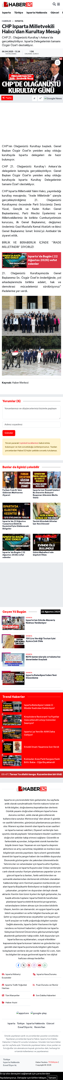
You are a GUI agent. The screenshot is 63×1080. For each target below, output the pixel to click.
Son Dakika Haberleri (46, 995)
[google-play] (38, 1014)
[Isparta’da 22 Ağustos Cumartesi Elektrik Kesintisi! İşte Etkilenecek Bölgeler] (16, 511)
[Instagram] (34, 965)
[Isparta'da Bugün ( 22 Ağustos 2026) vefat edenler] (16, 542)
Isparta (6, 12)
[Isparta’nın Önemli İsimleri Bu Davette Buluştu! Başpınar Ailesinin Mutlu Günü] (47, 480)
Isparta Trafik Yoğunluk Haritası (14, 986)
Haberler (6, 21)
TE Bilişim (53, 1062)
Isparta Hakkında (37, 12)
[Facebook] (18, 965)
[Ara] (54, 4)
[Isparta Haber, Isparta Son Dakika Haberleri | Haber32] (17, 4)
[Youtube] (39, 965)
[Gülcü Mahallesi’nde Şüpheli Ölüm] (47, 542)
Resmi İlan (39, 1027)
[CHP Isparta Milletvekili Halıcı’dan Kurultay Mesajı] (31, 75)
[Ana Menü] (58, 4)
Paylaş (9, 98)
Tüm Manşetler (12, 995)
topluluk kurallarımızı (29, 443)
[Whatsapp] (44, 965)
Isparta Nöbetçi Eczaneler (11, 976)
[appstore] (22, 1014)
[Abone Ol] (53, 98)
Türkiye (18, 12)
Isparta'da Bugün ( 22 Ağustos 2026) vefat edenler (13, 554)
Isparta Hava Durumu (47, 974)
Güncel (55, 12)
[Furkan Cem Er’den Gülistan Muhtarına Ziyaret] (16, 480)
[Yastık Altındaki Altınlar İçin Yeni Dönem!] (47, 511)
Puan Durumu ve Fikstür (47, 985)
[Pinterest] (29, 965)
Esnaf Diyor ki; (25, 1027)
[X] (23, 965)
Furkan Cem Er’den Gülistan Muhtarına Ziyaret (12, 492)
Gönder (9, 433)
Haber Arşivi (11, 1002)
